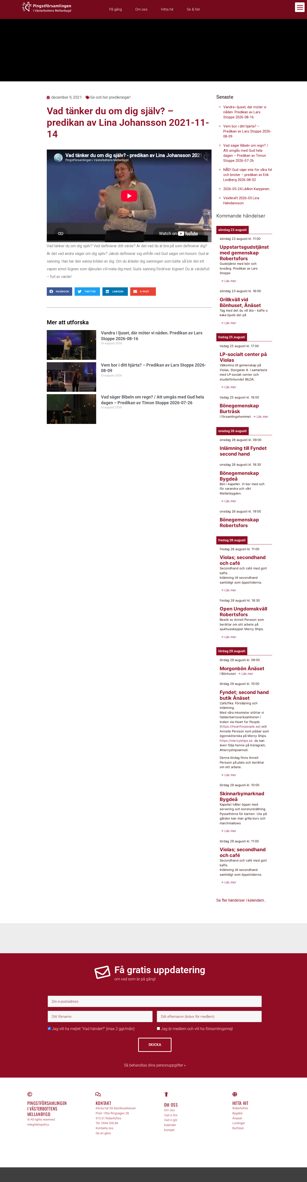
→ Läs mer (228, 281)
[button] (59, 291)
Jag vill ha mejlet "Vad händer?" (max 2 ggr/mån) (93, 1028)
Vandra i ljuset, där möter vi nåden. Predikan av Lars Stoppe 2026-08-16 (244, 112)
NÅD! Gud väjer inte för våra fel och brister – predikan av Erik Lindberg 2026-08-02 (247, 175)
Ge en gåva (103, 1133)
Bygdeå (237, 1113)
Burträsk (238, 1128)
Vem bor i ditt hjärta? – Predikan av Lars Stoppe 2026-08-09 (247, 131)
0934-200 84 (109, 1123)
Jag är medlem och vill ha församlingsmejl (196, 1028)
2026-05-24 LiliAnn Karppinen (246, 189)
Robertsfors (240, 1108)
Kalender (170, 1125)
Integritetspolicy (38, 1124)
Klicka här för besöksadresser (116, 1108)
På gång (115, 9)
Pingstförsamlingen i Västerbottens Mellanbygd (47, 1108)
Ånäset (237, 1118)
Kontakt (103, 1103)
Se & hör (193, 9)
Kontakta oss (104, 1128)
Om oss (141, 9)
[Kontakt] (98, 1094)
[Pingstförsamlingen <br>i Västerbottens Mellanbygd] (29, 1094)
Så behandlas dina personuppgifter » (155, 1065)
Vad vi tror (170, 1115)
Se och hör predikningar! (110, 97)
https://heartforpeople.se (240, 726)
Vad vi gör (170, 1120)
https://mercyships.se (236, 740)
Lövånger (238, 1123)
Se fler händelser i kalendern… (241, 900)
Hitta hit (167, 9)
